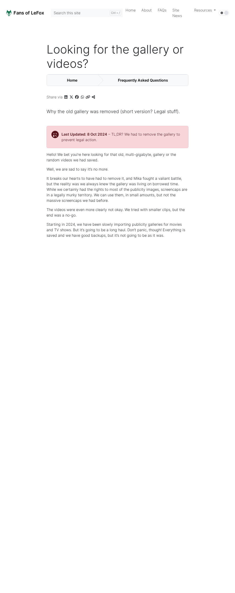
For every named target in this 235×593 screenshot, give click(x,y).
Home (72, 80)
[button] (205, 10)
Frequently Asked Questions (143, 80)
